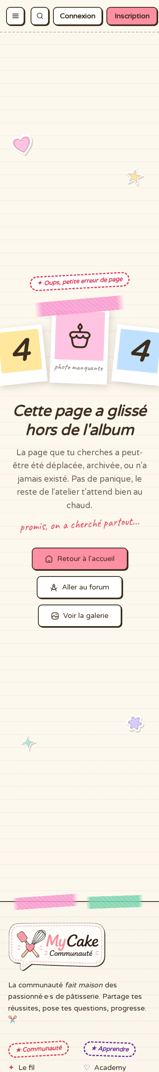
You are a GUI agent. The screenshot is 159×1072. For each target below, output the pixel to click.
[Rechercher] (40, 16)
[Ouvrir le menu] (15, 16)
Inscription (132, 16)
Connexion (77, 16)
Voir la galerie (85, 615)
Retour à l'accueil (86, 559)
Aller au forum (85, 587)
